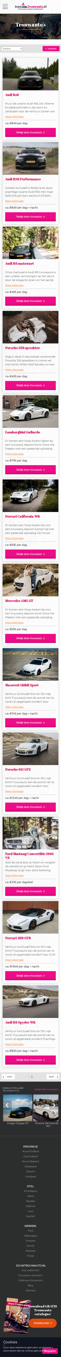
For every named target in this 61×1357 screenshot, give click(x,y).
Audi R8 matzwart (19, 263)
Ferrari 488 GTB (18, 938)
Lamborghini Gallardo (22, 432)
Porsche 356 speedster (22, 348)
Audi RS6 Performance (23, 179)
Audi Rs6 (12, 94)
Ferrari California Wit (22, 516)
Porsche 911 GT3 (18, 769)
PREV (9, 1076)
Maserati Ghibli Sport (22, 685)
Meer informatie (14, 116)
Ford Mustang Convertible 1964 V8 (29, 856)
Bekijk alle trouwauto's (46, 1089)
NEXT (51, 1076)
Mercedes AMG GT (19, 600)
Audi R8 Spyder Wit (20, 1022)
